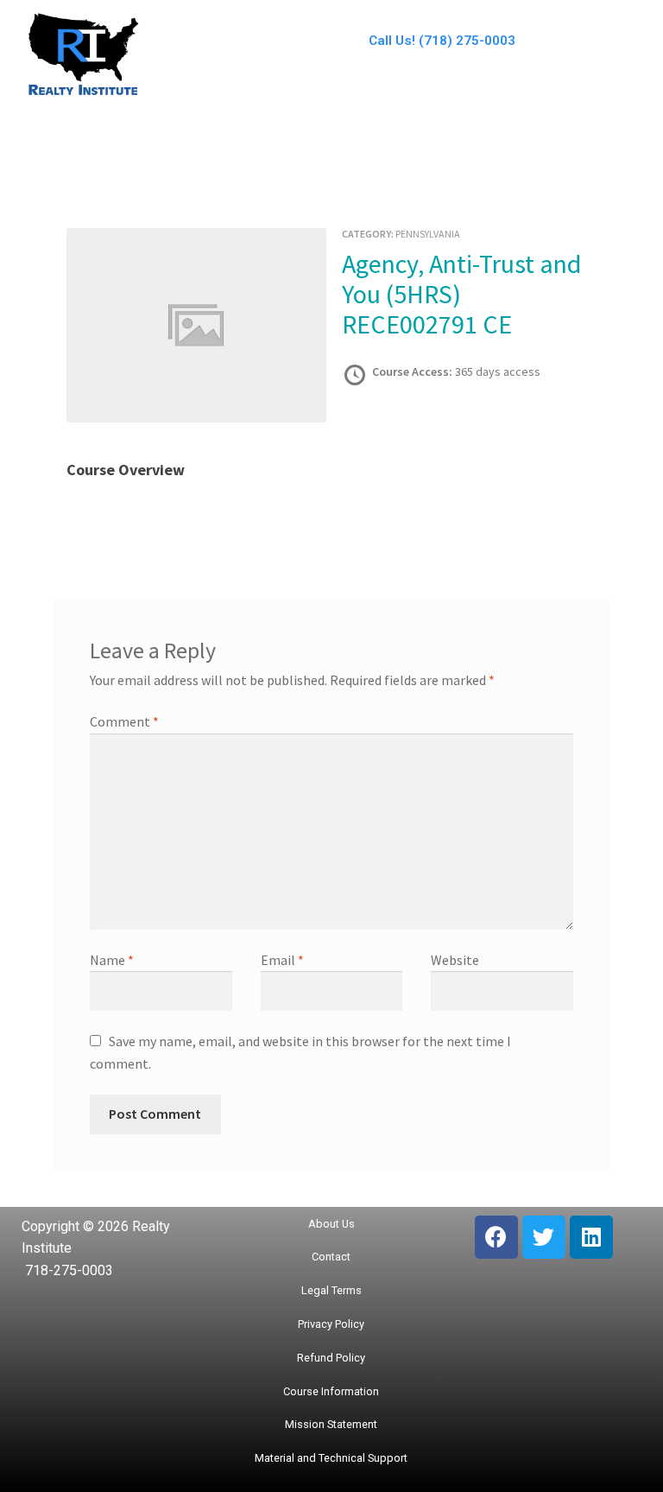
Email (282, 959)
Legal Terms (331, 1290)
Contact (331, 1256)
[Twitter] (543, 1237)
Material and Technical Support (331, 1457)
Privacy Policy (331, 1323)
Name (112, 959)
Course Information (331, 1391)
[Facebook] (496, 1237)
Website (455, 959)
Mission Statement (331, 1424)
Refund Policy (331, 1357)
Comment (124, 721)
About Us (331, 1223)
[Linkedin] (591, 1237)
